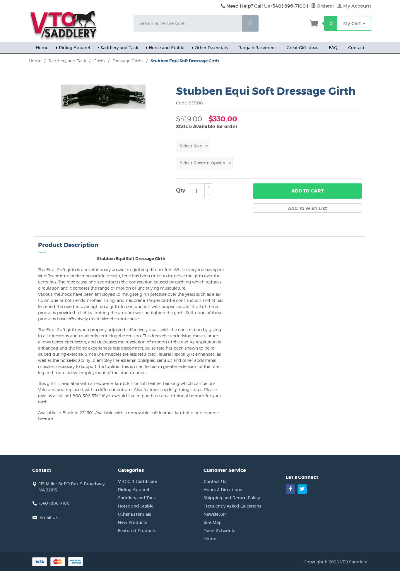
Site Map (213, 522)
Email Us (49, 517)
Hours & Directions (223, 489)
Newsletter (215, 514)
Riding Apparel (74, 47)
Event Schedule (219, 530)
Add (307, 191)
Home (42, 47)
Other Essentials (211, 47)
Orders (323, 6)
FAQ (333, 47)
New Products (132, 522)
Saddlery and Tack (119, 47)
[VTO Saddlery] (77, 25)
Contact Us (215, 481)
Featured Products (137, 530)
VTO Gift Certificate (137, 481)
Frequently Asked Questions (232, 506)
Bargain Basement (257, 47)
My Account (356, 6)
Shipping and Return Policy (232, 498)
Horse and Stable (166, 47)
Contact (356, 47)
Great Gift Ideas (302, 47)
